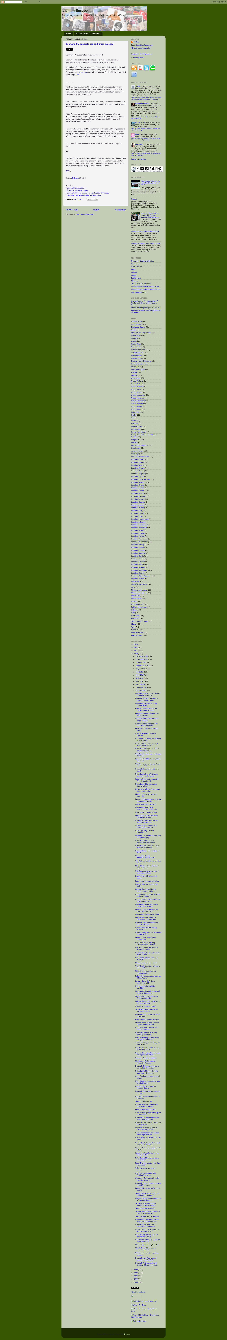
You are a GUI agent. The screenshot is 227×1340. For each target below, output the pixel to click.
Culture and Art (136, 352)
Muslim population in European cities (145, 231)
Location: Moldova (138, 533)
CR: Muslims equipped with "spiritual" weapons (145, 1174)
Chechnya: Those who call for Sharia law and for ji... (146, 821)
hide (132, 418)
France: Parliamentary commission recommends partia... (148, 800)
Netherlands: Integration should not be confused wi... (147, 750)
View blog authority (138, 1292)
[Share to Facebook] (94, 199)
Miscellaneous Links (138, 292)
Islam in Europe (74, 10)
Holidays (134, 423)
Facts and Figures (138, 370)
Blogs (133, 269)
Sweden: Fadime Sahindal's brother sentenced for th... (146, 890)
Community (135, 335)
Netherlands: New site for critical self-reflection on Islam (150, 183)
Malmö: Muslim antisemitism (145, 804)
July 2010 (139, 672)
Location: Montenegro (139, 539)
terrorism (134, 630)
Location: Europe (137, 488)
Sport (133, 627)
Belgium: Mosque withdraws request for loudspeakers (145, 918)
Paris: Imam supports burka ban (147, 881)
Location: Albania (137, 459)
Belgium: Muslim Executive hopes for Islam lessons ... (147, 1002)
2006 (136, 1279)
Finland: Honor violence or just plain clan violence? (146, 910)
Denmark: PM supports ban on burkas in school (90, 44)
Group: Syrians (136, 406)
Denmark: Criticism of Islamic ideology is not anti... (146, 1034)
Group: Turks (136, 409)
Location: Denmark (138, 482)
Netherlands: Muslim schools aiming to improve (146, 785)
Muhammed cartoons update (146, 963)
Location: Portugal (138, 550)
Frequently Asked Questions (141, 54)
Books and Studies (138, 327)
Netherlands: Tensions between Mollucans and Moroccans (147, 1220)
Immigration (135, 429)
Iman (137, 134)
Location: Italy (136, 510)
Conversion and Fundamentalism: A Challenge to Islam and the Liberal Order (144, 303)
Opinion (134, 601)
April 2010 (140, 681)
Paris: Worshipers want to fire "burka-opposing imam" (146, 709)
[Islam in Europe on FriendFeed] (134, 77)
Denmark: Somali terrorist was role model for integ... (148, 1184)
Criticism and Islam (138, 350)
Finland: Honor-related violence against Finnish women (147, 1023)
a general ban (82, 72)
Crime (133, 341)
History (133, 421)
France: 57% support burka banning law (145, 938)
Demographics (136, 355)
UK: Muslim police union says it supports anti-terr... (146, 872)
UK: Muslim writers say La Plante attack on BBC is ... (147, 1241)
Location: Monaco (138, 536)
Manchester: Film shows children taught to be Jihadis (147, 694)
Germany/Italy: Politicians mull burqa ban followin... (146, 745)
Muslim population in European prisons (145, 289)
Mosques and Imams (139, 590)
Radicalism (135, 616)
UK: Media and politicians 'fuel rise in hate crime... (148, 739)
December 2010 (142, 656)
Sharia (133, 624)
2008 (136, 1273)
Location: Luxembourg (139, 525)
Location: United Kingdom (141, 576)
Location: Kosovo (137, 513)
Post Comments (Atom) (84, 215)
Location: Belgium (138, 468)
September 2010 (142, 666)
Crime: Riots (135, 347)
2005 (136, 1282)
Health (133, 415)
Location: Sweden (138, 567)
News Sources (136, 267)
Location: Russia (137, 556)
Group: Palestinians (138, 401)
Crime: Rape (136, 344)
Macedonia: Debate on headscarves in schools (145, 857)
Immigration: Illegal (138, 432)
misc (133, 587)
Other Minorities (137, 604)
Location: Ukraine (137, 573)
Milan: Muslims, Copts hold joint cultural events (147, 867)
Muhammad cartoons (139, 593)
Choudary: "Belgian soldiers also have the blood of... (147, 1179)
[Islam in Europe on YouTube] (140, 70)
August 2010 (141, 669)
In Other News (82, 34)
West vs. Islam (136, 635)
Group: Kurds (136, 392)
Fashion (134, 372)
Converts (134, 338)
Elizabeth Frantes (142, 103)
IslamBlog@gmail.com (144, 45)
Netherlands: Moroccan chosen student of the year (147, 1159)
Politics (133, 610)
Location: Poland (137, 547)
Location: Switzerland (139, 570)
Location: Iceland (137, 505)
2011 (136, 650)
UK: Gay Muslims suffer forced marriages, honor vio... (146, 1105)
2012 (136, 647)
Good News (135, 378)
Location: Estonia (137, 485)
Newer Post (71, 209)
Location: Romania (138, 553)
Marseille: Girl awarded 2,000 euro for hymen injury (148, 836)
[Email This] (88, 199)
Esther (136, 42)
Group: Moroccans (138, 395)
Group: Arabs (136, 384)
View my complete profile (140, 48)
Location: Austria (137, 462)
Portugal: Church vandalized (145, 1058)
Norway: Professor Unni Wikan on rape (145, 243)
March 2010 (140, 684)
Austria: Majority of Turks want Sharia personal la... (146, 997)
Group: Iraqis (136, 389)
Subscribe (96, 34)
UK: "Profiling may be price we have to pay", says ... (146, 1236)
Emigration (135, 367)
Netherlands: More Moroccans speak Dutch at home (146, 905)
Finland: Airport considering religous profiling (145, 972)
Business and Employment (141, 333)
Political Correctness (138, 607)
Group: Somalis (137, 404)
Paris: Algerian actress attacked (147, 1019)
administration (136, 321)
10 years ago (139, 130)
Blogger (127, 1334)
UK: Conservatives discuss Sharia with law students (147, 765)
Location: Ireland (137, 508)
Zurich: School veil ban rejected (147, 1216)
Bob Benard (140, 123)
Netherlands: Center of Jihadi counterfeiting (146, 704)
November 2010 (142, 659)
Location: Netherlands (139, 542)
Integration (135, 440)
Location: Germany (138, 496)
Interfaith (134, 442)
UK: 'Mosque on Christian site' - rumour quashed (147, 1028)
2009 (136, 1270)
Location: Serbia (137, 559)
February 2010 (141, 687)
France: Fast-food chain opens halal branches (146, 1154)
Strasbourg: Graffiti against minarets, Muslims (145, 1062)
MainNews (135, 581)
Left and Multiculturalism (140, 457)
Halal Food (135, 412)
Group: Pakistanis (137, 398)
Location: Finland (137, 491)
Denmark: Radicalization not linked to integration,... (148, 1124)
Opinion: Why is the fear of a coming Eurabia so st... (146, 826)
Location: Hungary (138, 502)
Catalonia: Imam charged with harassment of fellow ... (146, 724)
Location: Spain (137, 564)
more (68, 171)
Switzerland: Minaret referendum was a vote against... (147, 790)
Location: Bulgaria (138, 474)
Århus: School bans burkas (77, 190)
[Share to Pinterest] (97, 199)
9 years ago (155, 99)
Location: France (137, 493)
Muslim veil (135, 596)
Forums (134, 199)
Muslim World (136, 598)
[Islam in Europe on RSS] (134, 70)
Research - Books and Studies (142, 261)
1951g (137, 86)
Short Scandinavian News (144, 1208)
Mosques (134, 281)
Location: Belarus (137, 465)
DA (77, 75)
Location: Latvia (137, 516)
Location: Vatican (137, 579)
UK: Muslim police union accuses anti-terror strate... (147, 895)
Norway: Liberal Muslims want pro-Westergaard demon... (148, 1199)
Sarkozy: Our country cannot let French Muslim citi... (147, 780)
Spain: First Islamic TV (143, 1101)
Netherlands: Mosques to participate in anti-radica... (145, 842)
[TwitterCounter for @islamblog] (143, 1301)
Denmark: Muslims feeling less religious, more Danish (146, 699)
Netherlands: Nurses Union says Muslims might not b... (147, 847)
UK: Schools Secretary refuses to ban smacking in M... (147, 967)
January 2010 (141, 691)
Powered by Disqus (138, 159)
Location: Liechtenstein (139, 519)
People (133, 275)
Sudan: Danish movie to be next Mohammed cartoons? (147, 1194)
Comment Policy (137, 58)
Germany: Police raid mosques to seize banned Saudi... (147, 900)
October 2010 (141, 662)
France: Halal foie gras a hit (145, 1109)
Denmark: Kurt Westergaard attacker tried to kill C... (145, 1259)
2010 (136, 654)
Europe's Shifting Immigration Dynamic (145, 308)
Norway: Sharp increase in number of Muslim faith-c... (148, 933)
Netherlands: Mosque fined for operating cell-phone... (146, 1072)
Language (135, 454)
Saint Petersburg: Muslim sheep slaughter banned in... (147, 1039)
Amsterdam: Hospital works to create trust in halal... (146, 816)
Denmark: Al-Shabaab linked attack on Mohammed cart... (146, 1264)
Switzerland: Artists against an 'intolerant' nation (146, 1010)
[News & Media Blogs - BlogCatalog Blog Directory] (146, 1317)
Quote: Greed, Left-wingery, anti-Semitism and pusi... (147, 1230)
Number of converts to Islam (145, 1006)
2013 (136, 644)
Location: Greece (137, 499)
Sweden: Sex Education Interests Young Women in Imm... (147, 1054)
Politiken (75, 178)
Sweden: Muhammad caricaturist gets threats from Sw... (147, 1212)
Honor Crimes (136, 426)
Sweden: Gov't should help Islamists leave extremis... (145, 944)
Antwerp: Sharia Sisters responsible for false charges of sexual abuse (150, 215)
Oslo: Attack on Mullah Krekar (146, 812)
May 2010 (140, 678)
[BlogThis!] (90, 199)
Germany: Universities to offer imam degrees (146, 719)
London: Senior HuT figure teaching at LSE (145, 982)
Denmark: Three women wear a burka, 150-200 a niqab (88, 193)
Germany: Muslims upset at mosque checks (145, 1087)
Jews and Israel (137, 451)
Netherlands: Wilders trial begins (147, 914)
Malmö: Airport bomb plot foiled (147, 1245)
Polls (133, 613)
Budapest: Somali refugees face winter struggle (147, 714)
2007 (136, 1276)
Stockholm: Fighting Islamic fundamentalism (145, 1249)
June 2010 (140, 675)
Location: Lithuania (138, 522)
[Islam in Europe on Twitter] (146, 70)
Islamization (135, 448)
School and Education (139, 621)
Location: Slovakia (138, 562)
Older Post (120, 209)
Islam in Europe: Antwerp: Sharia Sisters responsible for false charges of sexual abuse (146, 98)
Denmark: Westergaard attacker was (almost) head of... (147, 1118)
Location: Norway (137, 545)
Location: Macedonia (139, 528)
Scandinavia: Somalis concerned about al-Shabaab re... (147, 992)
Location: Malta (137, 530)
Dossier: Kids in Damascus (141, 361)
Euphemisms (136, 278)
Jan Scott (139, 144)
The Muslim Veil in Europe (141, 284)
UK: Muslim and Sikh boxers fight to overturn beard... (147, 1049)
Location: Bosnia (137, 471)
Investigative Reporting (139, 445)
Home (68, 34)
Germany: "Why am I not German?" (144, 831)
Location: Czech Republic (140, 479)
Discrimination (136, 358)
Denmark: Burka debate (76, 188)
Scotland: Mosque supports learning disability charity (145, 1204)
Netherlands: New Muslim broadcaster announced (145, 1225)
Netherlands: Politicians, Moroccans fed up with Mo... (146, 808)
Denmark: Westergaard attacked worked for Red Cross (147, 1144)
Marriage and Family (139, 584)
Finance (134, 375)
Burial (133, 330)
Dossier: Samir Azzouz (139, 364)
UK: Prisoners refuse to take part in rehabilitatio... (147, 1082)
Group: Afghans (137, 381)
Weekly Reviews (137, 632)
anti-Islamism (136, 324)
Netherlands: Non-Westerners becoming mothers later (146, 775)
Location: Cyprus (137, 476)
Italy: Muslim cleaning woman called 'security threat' (146, 1128)
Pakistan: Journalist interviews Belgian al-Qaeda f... (146, 949)
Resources (135, 264)
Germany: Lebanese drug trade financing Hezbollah (147, 1134)
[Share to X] (92, 199)
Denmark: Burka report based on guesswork (84, 195)
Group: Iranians (137, 386)
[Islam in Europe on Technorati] (152, 70)
